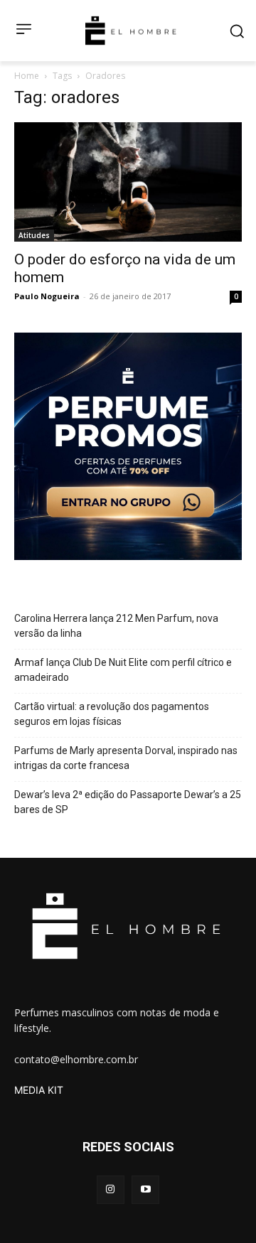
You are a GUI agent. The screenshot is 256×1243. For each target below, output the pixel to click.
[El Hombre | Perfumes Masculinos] (131, 30)
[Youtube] (145, 1189)
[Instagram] (110, 1189)
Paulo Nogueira (47, 296)
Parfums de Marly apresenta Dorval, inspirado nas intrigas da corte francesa (126, 758)
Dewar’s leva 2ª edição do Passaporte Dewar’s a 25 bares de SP (127, 802)
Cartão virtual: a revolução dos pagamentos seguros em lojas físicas (111, 714)
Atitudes (34, 235)
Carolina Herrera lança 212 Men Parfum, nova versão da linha (116, 626)
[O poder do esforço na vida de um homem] (128, 182)
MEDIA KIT (38, 1090)
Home (26, 76)
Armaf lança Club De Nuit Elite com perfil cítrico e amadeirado (123, 670)
